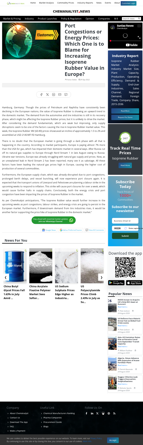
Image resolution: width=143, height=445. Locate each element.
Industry (29, 18)
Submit (125, 235)
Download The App (18, 422)
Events (108, 2)
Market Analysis (46, 2)
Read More (125, 165)
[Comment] (66, 94)
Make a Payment (17, 430)
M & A (117, 18)
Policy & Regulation (71, 18)
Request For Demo (125, 117)
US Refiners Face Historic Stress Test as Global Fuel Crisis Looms (129, 321)
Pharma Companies (52, 417)
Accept (112, 440)
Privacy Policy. (96, 438)
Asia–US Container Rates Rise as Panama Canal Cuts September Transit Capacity (129, 340)
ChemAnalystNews (71, 11)
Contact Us (14, 417)
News (99, 2)
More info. (87, 441)
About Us (118, 2)
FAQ (11, 426)
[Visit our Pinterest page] (108, 413)
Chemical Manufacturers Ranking (59, 413)
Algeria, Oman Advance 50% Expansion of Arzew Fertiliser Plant (128, 360)
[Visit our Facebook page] (86, 413)
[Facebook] (41, 94)
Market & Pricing (12, 18)
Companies (104, 18)
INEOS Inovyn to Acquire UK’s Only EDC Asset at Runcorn (129, 302)
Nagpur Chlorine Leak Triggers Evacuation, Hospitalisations (128, 379)
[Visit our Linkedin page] (92, 413)
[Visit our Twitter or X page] (97, 413)
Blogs (45, 426)
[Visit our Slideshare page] (103, 413)
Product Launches (47, 18)
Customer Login (128, 3)
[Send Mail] (60, 94)
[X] (47, 94)
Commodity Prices (65, 2)
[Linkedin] (54, 94)
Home (33, 2)
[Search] (139, 18)
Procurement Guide (52, 422)
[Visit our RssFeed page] (114, 413)
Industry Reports (85, 2)
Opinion (90, 18)
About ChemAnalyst (18, 413)
